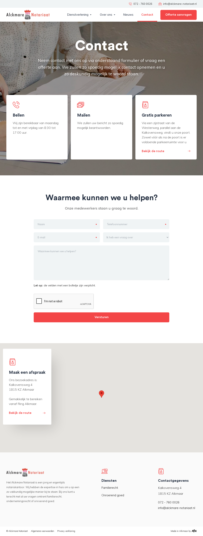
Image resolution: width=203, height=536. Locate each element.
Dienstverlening (77, 14)
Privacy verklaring (66, 531)
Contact (147, 14)
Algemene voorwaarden (42, 531)
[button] (79, 15)
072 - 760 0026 (168, 502)
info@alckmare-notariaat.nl (176, 508)
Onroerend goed (113, 495)
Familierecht (110, 488)
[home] (28, 15)
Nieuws (128, 14)
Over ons (106, 14)
